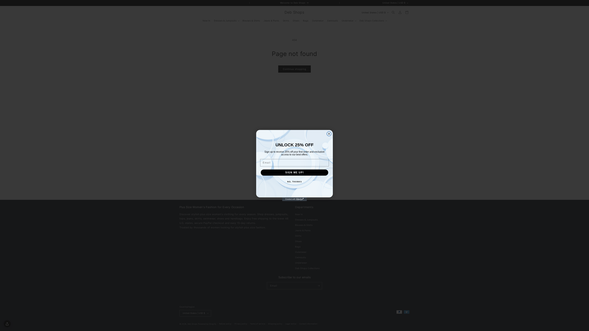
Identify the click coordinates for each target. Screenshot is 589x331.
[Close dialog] (329, 133)
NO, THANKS (294, 182)
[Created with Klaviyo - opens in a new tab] (294, 199)
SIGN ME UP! (294, 172)
